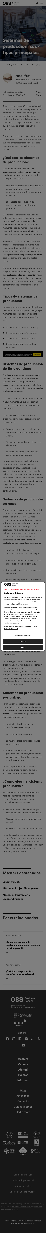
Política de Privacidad (11, 629)
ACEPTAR (23, 641)
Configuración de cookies (23, 635)
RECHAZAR (23, 647)
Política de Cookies (25, 627)
